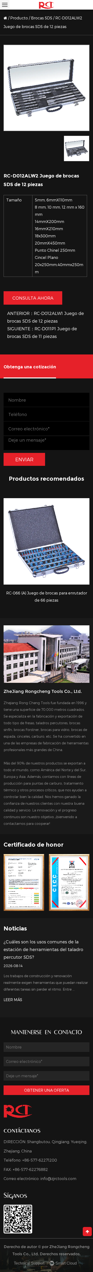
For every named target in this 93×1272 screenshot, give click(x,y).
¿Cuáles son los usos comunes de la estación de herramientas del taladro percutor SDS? (43, 949)
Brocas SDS (41, 18)
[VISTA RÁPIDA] (46, 541)
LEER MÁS (13, 999)
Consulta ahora (32, 297)
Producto (19, 18)
